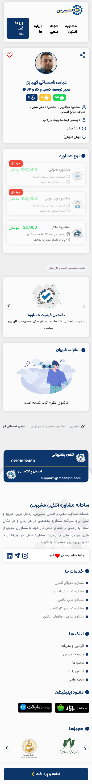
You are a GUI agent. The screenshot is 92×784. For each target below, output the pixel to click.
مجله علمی (54, 29)
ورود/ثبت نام (19, 28)
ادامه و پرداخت (48, 774)
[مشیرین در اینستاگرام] (25, 556)
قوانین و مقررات (73, 646)
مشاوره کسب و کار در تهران (47, 426)
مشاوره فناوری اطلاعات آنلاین (64, 616)
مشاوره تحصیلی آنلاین (69, 591)
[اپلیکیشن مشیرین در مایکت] (35, 708)
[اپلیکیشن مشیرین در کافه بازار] (72, 708)
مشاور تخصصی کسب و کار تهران (67, 268)
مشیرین (75, 426)
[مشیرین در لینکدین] (10, 556)
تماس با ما (76, 671)
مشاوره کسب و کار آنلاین (67, 608)
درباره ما (38, 29)
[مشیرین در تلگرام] (17, 556)
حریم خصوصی (74, 654)
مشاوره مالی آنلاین (71, 599)
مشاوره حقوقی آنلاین (70, 583)
